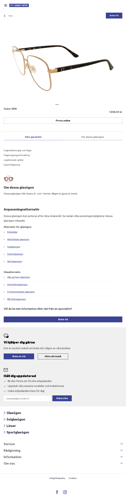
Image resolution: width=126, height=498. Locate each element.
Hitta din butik (53, 356)
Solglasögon (13, 247)
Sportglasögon (16, 433)
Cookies (73, 478)
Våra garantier (33, 137)
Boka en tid (19, 356)
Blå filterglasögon (16, 299)
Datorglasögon (15, 254)
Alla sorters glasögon (18, 277)
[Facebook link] (57, 492)
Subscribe (62, 398)
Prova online (63, 121)
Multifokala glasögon (18, 240)
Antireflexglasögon (17, 285)
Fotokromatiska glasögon (21, 292)
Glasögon (12, 413)
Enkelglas (12, 232)
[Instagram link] (65, 492)
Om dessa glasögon (92, 137)
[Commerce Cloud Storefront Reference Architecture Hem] (21, 5)
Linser (10, 426)
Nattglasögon (14, 262)
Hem (10, 16)
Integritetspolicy (57, 478)
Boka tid (114, 16)
